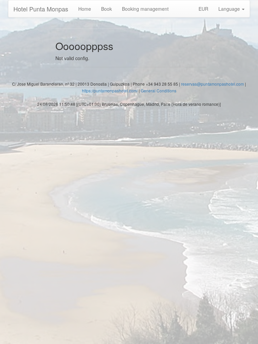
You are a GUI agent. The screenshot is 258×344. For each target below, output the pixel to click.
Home (84, 8)
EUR (203, 8)
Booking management (145, 8)
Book (106, 8)
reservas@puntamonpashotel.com (212, 84)
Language (229, 8)
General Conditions (158, 90)
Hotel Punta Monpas (40, 8)
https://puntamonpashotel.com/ (110, 90)
